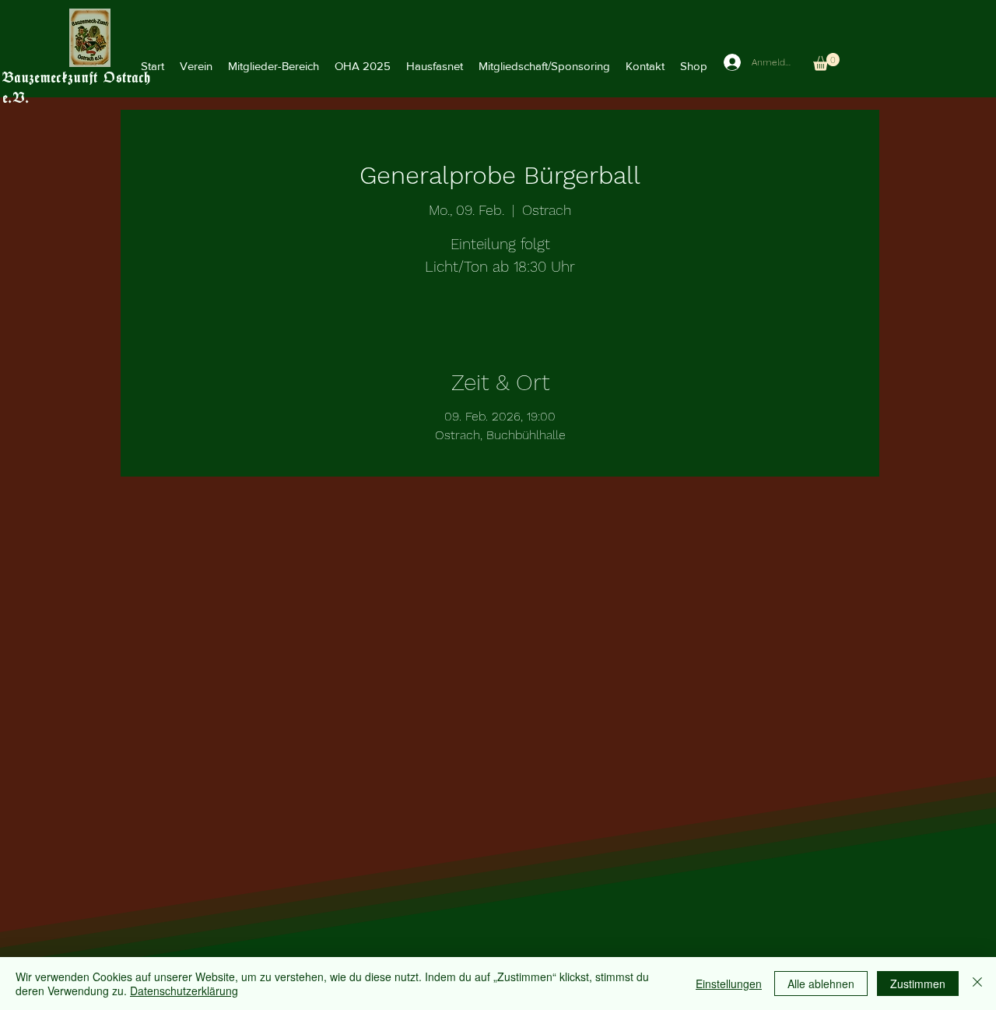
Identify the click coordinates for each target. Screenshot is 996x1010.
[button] (196, 66)
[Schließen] (977, 984)
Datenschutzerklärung (184, 990)
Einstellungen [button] (729, 983)
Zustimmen (917, 983)
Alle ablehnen (820, 983)
